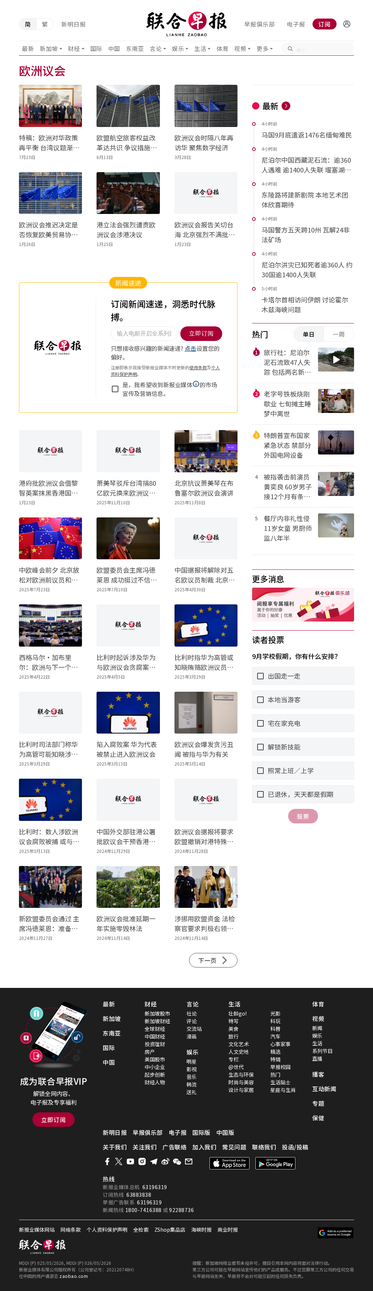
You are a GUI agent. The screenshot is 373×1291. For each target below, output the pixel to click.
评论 (191, 1021)
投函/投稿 (295, 1147)
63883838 (138, 1194)
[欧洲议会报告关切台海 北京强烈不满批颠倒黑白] (205, 193)
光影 (275, 1013)
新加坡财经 (157, 1021)
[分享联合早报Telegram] (153, 1161)
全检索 (141, 1229)
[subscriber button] (346, 24)
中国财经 (155, 1036)
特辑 (275, 1059)
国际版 (201, 1132)
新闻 (317, 1028)
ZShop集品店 (169, 1229)
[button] (346, 24)
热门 (275, 1074)
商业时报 (227, 1229)
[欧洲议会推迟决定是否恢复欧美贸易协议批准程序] (50, 193)
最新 (28, 48)
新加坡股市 (157, 1013)
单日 (309, 334)
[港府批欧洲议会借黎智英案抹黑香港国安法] (50, 451)
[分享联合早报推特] (118, 1161)
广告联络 (174, 1147)
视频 (240, 48)
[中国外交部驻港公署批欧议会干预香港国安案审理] (128, 800)
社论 (191, 1013)
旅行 (233, 1036)
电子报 (296, 24)
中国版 (225, 1132)
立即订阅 (53, 1119)
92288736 (181, 1209)
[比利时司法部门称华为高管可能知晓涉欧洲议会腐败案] (50, 713)
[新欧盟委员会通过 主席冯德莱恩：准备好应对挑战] (50, 887)
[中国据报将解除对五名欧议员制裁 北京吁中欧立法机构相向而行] (205, 538)
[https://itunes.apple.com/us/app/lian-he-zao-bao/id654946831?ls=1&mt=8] (229, 1163)
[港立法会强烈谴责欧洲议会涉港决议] (128, 193)
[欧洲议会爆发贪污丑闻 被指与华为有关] (205, 713)
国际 (96, 48)
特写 (233, 1021)
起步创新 (155, 1074)
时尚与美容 (241, 1082)
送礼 (191, 1092)
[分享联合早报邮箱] (188, 1161)
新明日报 (73, 24)
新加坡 (49, 48)
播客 (318, 1074)
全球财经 (155, 1028)
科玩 (275, 1021)
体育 (222, 48)
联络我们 (264, 1147)
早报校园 (280, 1066)
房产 (150, 1051)
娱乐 (178, 48)
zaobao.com (73, 1276)
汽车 (275, 1036)
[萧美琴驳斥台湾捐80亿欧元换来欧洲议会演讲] (128, 451)
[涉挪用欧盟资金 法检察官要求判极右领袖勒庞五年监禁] (205, 887)
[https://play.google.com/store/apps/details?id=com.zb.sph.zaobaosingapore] (275, 1163)
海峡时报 (201, 1229)
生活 (200, 48)
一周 (339, 334)
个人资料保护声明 (107, 1229)
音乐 (191, 1076)
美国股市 (155, 1059)
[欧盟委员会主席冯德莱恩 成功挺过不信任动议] (128, 538)
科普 (275, 1028)
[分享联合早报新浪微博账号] (165, 1161)
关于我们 (115, 1147)
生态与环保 (241, 1074)
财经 (74, 48)
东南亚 (135, 48)
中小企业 (155, 1066)
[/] (187, 24)
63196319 (154, 1187)
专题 (318, 1103)
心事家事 (280, 1044)
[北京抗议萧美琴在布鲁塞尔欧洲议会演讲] (205, 451)
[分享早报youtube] (130, 1161)
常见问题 (234, 1147)
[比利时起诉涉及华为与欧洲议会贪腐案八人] (128, 625)
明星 (191, 1061)
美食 (233, 1028)
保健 (318, 1117)
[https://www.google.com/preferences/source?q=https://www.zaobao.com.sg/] (335, 1233)
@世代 (236, 1066)
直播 (317, 1058)
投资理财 (155, 1044)
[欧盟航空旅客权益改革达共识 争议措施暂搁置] (128, 106)
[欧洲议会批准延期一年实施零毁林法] (128, 887)
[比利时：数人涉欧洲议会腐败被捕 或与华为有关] (50, 800)
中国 (114, 48)
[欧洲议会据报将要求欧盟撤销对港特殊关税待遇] (205, 800)
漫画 (191, 1036)
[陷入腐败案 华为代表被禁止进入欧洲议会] (128, 713)
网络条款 (70, 1229)
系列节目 (322, 1050)
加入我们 (204, 1147)
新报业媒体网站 (37, 1229)
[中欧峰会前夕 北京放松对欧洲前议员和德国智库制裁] (50, 538)
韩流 (191, 1084)
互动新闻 (324, 1088)
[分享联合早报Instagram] (142, 1161)
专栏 (233, 1059)
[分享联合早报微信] (177, 1161)
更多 (262, 48)
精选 (275, 1051)
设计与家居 (241, 1089)
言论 (156, 48)
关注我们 (145, 1147)
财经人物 (155, 1082)
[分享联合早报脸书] (107, 1161)
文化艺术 (238, 1044)
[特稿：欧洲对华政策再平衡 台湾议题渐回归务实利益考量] (50, 106)
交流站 (194, 1028)
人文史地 (238, 1051)
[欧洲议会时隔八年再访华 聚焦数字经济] (205, 106)
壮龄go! (237, 1013)
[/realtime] (286, 106)
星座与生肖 (283, 1089)
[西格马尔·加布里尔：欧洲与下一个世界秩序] (50, 625)
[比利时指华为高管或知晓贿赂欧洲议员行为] (205, 625)
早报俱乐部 (259, 24)
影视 (191, 1069)
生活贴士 (280, 1082)
